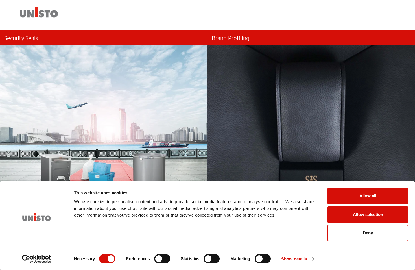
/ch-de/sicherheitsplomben (103, 126)
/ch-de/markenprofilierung (311, 126)
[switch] (162, 258)
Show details (294, 258)
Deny (368, 232)
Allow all (367, 195)
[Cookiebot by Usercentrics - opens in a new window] (36, 259)
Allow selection (368, 214)
